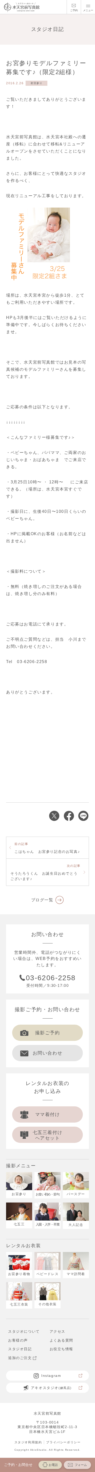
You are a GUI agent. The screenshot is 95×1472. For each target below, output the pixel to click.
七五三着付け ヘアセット (48, 1135)
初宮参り (36, 83)
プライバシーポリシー (63, 1442)
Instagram (51, 1376)
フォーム (81, 1465)
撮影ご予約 (47, 1032)
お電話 (53, 1465)
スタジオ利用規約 (28, 1442)
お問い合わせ (48, 1053)
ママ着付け (47, 1114)
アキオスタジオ (51, 1388)
